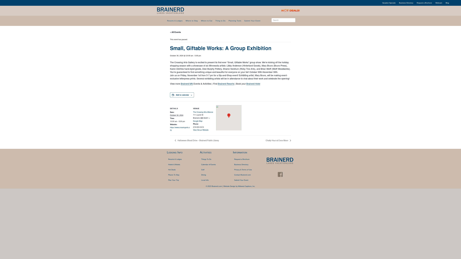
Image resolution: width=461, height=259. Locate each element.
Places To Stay (173, 175)
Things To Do (206, 159)
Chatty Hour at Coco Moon (277, 140)
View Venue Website (201, 130)
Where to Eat (206, 21)
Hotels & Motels (174, 164)
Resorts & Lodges (175, 21)
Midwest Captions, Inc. (246, 186)
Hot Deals (172, 170)
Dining (203, 175)
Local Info (205, 180)
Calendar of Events (208, 164)
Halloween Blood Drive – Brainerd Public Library (198, 140)
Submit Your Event (252, 21)
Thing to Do (220, 21)
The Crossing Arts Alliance (203, 112)
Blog (447, 3)
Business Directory (406, 3)
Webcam (438, 3)
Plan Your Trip (173, 180)
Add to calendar (182, 95)
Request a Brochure (424, 3)
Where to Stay (192, 21)
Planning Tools (235, 21)
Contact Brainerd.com (242, 175)
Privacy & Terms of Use (243, 170)
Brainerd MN (187, 83)
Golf (202, 170)
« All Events (175, 32)
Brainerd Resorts (226, 83)
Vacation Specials (389, 3)
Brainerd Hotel (253, 83)
